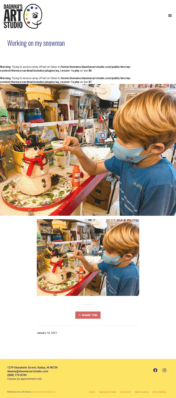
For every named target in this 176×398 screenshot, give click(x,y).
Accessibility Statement (44, 392)
